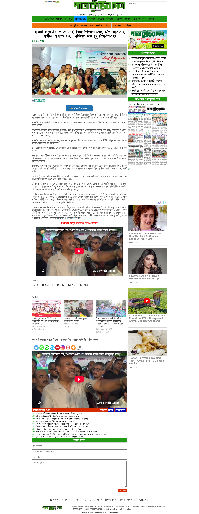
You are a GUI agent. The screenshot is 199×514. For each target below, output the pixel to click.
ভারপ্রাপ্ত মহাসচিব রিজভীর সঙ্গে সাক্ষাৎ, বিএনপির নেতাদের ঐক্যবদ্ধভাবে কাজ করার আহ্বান (67, 431)
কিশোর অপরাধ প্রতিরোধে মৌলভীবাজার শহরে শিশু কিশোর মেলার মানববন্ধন (62, 426)
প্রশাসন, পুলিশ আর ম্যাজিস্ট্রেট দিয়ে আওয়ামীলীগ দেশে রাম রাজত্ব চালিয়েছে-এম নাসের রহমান (45, 321)
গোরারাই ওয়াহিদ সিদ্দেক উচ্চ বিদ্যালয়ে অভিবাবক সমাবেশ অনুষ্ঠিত (58, 429)
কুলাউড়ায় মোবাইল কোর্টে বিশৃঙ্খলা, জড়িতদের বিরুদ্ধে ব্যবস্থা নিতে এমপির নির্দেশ (148, 84)
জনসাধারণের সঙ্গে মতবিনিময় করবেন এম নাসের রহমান (55, 421)
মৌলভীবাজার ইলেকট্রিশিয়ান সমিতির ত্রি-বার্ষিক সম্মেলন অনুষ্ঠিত (57, 416)
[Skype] (52, 346)
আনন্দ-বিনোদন (95, 25)
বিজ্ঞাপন (150, 19)
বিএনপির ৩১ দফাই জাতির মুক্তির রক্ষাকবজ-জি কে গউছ (75, 319)
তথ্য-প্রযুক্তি (73, 25)
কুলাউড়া (109, 19)
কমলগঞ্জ (91, 19)
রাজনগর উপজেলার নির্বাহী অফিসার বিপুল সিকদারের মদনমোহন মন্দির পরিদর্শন (63, 424)
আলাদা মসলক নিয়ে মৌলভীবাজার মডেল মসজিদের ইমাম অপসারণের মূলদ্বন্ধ (62, 419)
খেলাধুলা (83, 25)
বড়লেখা (118, 19)
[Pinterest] (57, 346)
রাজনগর (127, 19)
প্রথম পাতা (49, 19)
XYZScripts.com (112, 513)
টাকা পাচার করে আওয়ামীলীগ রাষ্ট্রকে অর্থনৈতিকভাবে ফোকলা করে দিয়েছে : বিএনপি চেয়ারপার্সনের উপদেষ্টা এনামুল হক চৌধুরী (109, 322)
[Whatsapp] (41, 346)
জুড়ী (70, 19)
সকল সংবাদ (61, 19)
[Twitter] (36, 346)
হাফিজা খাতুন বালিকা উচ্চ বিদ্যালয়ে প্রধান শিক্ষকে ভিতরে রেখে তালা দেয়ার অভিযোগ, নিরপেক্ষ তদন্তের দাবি (72, 434)
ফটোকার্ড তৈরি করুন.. (81, 108)
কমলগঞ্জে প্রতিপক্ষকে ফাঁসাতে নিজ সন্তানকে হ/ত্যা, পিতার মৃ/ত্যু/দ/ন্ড (59, 413)
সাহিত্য (108, 25)
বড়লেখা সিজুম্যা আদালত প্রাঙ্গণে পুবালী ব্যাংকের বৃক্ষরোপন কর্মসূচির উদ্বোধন (149, 60)
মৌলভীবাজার (80, 19)
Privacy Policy (143, 500)
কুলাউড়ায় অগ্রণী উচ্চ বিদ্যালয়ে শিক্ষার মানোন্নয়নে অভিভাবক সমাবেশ (148, 92)
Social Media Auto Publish (89, 513)
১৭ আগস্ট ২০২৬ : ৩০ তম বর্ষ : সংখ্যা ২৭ (147, 104)
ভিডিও (110, 410)
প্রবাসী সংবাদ (138, 19)
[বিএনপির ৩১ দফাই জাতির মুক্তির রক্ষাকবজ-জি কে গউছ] (79, 308)
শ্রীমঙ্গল (101, 19)
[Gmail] (68, 346)
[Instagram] (62, 346)
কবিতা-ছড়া (117, 25)
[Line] (47, 346)
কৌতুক (128, 25)
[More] (73, 346)
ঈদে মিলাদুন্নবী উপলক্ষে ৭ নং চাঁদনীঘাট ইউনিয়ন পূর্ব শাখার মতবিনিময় (59, 437)
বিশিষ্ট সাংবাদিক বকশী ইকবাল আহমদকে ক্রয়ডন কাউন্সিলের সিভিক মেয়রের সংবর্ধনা (148, 74)
